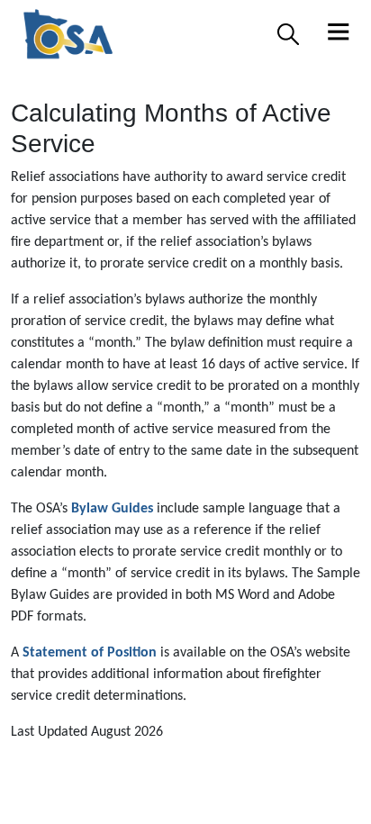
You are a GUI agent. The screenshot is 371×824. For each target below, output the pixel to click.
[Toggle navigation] (338, 34)
